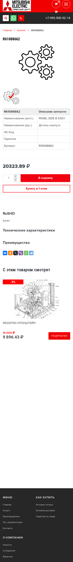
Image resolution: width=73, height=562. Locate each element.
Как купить (45, 497)
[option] (36, 62)
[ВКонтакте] (5, 253)
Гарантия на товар (45, 516)
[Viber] (21, 253)
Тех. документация (12, 522)
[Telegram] (31, 253)
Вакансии (8, 556)
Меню (7, 497)
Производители (11, 516)
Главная (7, 30)
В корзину (45, 178)
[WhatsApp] (26, 253)
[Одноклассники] (10, 253)
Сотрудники (9, 550)
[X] (15, 253)
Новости (7, 545)
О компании (13, 537)
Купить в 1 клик (36, 188)
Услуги (6, 510)
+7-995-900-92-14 (57, 18)
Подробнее (59, 335)
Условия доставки (45, 510)
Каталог (21, 30)
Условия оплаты (44, 505)
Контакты (8, 528)
